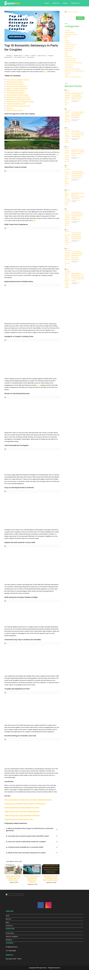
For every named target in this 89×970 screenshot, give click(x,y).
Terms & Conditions (12, 936)
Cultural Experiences (70, 44)
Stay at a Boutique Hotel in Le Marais (17, 95)
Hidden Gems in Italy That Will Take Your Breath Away (13, 878)
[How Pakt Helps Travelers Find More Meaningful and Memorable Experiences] (68, 257)
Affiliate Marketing (70, 32)
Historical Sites (69, 50)
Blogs (7, 922)
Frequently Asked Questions (14, 110)
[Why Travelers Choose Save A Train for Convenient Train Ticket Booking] (68, 135)
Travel (66, 75)
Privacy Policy (10, 933)
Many (38, 385)
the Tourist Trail (19, 57)
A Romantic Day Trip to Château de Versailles (20, 101)
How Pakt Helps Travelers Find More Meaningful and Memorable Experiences (77, 255)
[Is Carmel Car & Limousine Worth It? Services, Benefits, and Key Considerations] (68, 217)
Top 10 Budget (69, 67)
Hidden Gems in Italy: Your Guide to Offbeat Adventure (22, 811)
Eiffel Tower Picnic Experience (15, 84)
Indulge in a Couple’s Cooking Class (17, 88)
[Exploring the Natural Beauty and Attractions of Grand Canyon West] (68, 197)
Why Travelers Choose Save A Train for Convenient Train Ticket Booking (77, 133)
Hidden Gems (18, 55)
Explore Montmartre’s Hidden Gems (17, 86)
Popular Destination (70, 59)
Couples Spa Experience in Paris (15, 104)
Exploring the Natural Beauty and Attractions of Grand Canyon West (77, 195)
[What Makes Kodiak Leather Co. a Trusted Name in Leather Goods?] (68, 154)
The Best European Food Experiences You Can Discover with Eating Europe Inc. (77, 174)
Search (80, 18)
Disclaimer (9, 940)
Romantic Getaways (70, 61)
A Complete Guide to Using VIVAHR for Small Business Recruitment (77, 114)
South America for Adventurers (73, 63)
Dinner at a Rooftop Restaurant (15, 90)
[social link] (41, 905)
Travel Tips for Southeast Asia (73, 77)
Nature (33, 55)
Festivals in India (69, 46)
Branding (67, 42)
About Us (8, 919)
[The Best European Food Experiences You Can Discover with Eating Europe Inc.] (68, 175)
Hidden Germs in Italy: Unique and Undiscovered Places (22, 815)
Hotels (27, 55)
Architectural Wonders (71, 34)
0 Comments (74, 101)
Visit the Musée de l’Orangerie (15, 93)
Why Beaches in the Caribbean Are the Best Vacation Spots (50, 878)
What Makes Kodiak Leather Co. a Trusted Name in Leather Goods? (77, 152)
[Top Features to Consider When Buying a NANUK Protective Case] (68, 237)
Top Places (30, 57)
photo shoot (42, 55)
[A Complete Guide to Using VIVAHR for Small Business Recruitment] (68, 116)
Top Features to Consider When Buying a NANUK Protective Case (76, 235)
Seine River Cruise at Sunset (14, 82)
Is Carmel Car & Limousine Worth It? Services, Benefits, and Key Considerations (77, 215)
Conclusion (9, 108)
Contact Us (9, 926)
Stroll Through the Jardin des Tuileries (17, 79)
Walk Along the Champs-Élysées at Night (18, 99)
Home (7, 916)
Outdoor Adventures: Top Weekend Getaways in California (31, 879)
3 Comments (74, 222)
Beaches (67, 36)
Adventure (68, 30)
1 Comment (73, 158)
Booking (8, 55)
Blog (66, 38)
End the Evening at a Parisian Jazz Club (18, 106)
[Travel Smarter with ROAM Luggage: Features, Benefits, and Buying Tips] (68, 97)
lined (57, 154)
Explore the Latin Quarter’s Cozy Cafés (17, 97)
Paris (45, 71)
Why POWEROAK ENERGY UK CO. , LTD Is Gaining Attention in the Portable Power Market (77, 277)
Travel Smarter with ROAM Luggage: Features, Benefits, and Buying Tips (77, 95)
